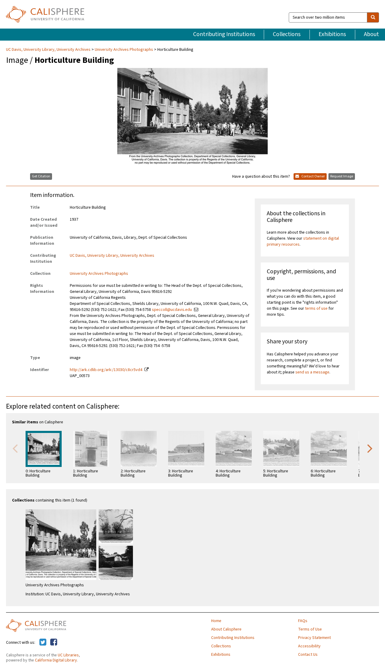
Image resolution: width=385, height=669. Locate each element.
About (371, 34)
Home (216, 621)
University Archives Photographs (124, 50)
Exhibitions (332, 34)
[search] (373, 17)
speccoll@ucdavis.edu (172, 310)
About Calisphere (226, 629)
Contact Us (308, 654)
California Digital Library (56, 660)
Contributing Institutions (224, 34)
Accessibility (309, 646)
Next (370, 448)
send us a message (312, 372)
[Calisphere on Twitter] (42, 642)
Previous (15, 448)
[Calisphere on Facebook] (53, 642)
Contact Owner (313, 176)
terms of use (316, 308)
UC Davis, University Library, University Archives (48, 50)
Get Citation (41, 176)
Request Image (341, 176)
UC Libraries (68, 655)
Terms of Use (310, 629)
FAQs (302, 621)
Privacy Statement (314, 638)
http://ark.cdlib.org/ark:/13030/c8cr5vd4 (106, 370)
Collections (286, 34)
